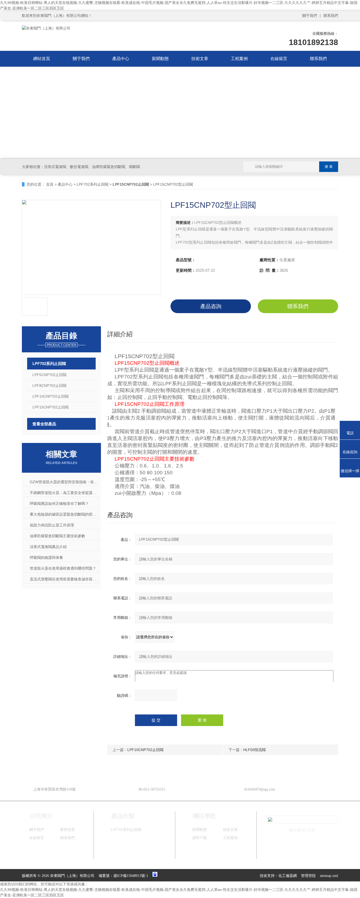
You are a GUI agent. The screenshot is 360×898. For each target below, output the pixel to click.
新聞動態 (160, 58)
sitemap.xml (329, 876)
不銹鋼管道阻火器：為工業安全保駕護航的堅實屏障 (64, 493)
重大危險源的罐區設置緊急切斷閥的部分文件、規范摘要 (64, 514)
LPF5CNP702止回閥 (49, 375)
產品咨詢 (210, 306)
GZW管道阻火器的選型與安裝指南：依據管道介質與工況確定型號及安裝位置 (64, 482)
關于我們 (309, 15)
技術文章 (199, 58)
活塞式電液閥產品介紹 (48, 547)
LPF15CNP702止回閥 (50, 407)
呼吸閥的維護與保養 (46, 557)
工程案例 (239, 58)
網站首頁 (41, 58)
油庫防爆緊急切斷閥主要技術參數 (57, 536)
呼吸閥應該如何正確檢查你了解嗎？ (59, 503)
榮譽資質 (67, 830)
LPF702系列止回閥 (92, 184)
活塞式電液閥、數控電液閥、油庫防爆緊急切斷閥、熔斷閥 (92, 167)
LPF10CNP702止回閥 (50, 396)
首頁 (49, 184)
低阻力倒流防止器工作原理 (52, 525)
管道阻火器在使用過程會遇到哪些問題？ (63, 568)
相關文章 (61, 457)
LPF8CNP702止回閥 (49, 385)
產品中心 (120, 58)
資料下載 (199, 838)
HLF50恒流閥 (254, 750)
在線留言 (278, 58)
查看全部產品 (44, 424)
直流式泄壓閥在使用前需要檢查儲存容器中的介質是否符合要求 (64, 579)
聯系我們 (330, 15)
